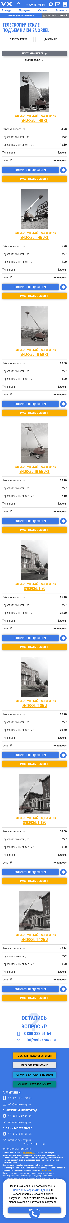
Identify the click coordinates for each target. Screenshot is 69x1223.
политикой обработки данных (31, 1190)
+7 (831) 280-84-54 (20, 1115)
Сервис (43, 10)
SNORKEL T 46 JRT (34, 235)
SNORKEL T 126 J (34, 937)
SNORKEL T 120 (34, 820)
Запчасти (61, 10)
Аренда (6, 10)
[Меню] (65, 4)
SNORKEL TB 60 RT (34, 352)
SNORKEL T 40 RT (34, 118)
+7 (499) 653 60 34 (20, 1098)
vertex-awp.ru (28, 1152)
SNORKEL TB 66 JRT (34, 469)
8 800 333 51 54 (37, 1033)
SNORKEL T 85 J (34, 703)
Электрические (18, 39)
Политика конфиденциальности (16, 1148)
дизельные (50, 39)
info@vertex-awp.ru (40, 1039)
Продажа (24, 10)
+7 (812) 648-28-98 (20, 1133)
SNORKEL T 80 (34, 586)
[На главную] (6, 4)
